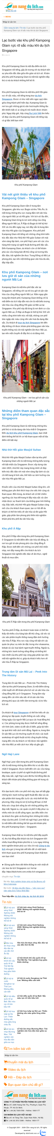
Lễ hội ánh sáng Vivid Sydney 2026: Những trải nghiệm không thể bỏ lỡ (31, 909)
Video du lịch (17, 1069)
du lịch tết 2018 (37, 896)
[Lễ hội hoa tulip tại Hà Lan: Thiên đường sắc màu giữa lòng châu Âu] (10, 1018)
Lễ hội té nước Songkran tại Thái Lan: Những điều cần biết (32, 979)
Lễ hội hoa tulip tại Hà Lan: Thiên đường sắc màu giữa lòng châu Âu (32, 1013)
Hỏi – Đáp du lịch (20, 1077)
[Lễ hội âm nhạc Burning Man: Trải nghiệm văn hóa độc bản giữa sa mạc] (10, 1035)
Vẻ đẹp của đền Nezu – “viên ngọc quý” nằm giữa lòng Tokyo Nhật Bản (24, 889)
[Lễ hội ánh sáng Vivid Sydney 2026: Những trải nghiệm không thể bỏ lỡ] (10, 914)
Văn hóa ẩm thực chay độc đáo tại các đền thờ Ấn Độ (32, 944)
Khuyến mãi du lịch (20, 1062)
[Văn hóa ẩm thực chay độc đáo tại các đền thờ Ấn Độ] (10, 948)
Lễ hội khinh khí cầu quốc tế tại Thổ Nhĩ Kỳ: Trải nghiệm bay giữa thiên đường (32, 960)
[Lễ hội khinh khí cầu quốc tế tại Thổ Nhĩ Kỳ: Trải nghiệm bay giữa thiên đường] (10, 966)
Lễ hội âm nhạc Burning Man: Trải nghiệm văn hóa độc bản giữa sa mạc (32, 1031)
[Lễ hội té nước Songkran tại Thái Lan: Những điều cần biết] (10, 985)
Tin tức (23, 27)
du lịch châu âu (22, 896)
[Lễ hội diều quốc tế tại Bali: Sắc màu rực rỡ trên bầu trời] (10, 1001)
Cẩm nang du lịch (11, 27)
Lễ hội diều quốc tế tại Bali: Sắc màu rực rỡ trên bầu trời (31, 997)
